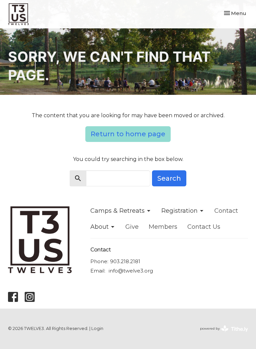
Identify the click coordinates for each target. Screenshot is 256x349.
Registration (179, 210)
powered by (221, 334)
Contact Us (203, 226)
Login (97, 328)
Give (132, 226)
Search (169, 178)
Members (163, 226)
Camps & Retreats (117, 210)
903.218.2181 (125, 261)
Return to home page (128, 134)
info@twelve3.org (131, 271)
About (99, 226)
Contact (226, 210)
